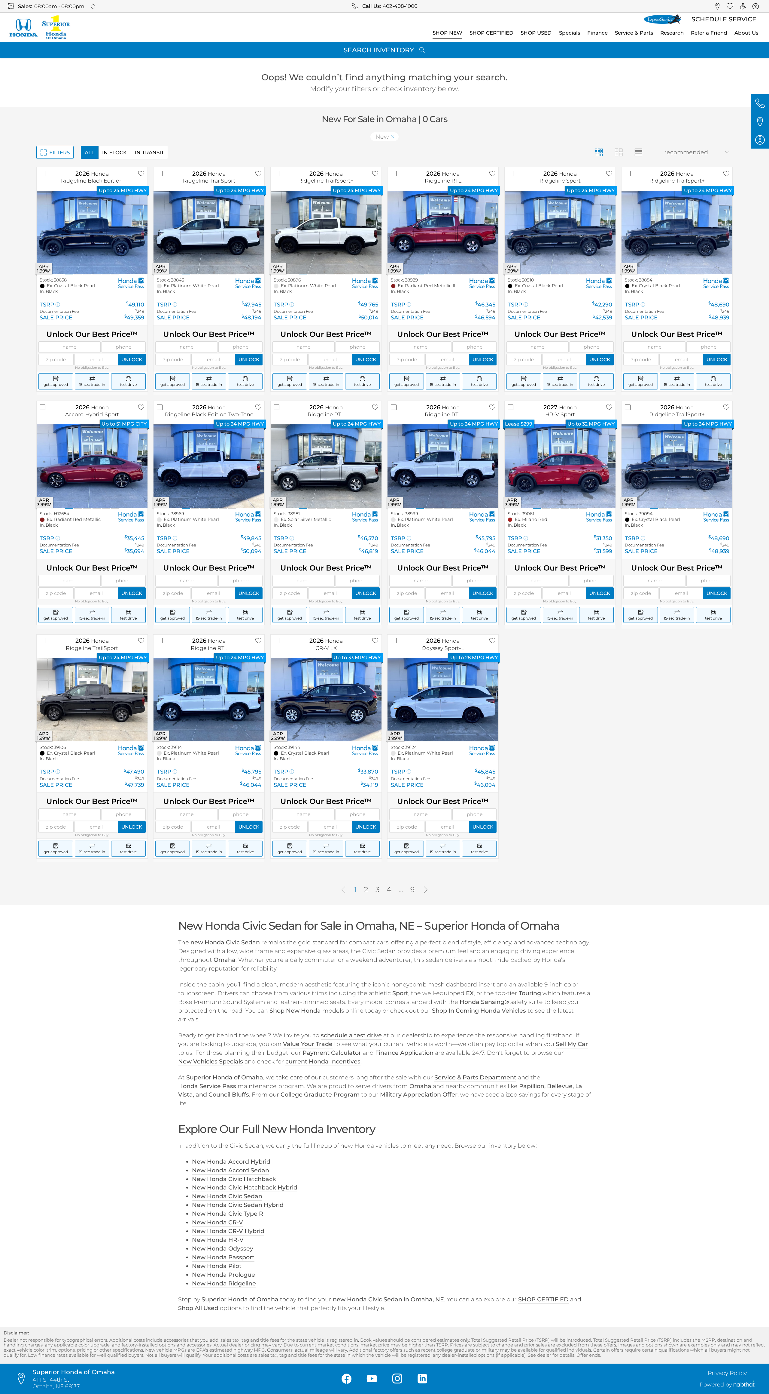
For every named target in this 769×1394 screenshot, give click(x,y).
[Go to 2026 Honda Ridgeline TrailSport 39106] (92, 699)
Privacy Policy (727, 1373)
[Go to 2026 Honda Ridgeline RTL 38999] (443, 466)
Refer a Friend (709, 33)
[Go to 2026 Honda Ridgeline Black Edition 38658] (92, 232)
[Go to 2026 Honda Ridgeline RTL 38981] (326, 466)
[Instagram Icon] (397, 1379)
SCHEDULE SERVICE (723, 19)
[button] (717, 6)
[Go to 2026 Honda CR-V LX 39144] (326, 699)
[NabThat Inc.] (744, 1384)
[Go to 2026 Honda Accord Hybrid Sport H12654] (92, 466)
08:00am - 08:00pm (59, 6)
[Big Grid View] (618, 152)
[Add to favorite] (141, 174)
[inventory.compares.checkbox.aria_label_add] (43, 174)
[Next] (425, 889)
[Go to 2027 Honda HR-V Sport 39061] (560, 466)
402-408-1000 (400, 6)
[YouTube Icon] (371, 1379)
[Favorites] (730, 6)
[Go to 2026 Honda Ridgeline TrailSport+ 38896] (326, 232)
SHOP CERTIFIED (491, 33)
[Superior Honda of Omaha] (39, 27)
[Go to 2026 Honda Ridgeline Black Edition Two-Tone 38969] (208, 466)
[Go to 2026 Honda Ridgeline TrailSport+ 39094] (677, 466)
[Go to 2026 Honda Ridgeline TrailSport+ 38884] (677, 232)
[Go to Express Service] (662, 19)
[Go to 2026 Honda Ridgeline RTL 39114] (208, 699)
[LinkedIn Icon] (422, 1379)
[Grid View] (598, 152)
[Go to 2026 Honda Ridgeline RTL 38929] (443, 232)
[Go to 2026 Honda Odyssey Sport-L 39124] (443, 699)
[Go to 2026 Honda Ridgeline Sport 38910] (560, 232)
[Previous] (343, 889)
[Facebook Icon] (346, 1379)
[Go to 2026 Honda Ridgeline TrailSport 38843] (208, 232)
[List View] (638, 152)
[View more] (92, 6)
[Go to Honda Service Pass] (131, 282)
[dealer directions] (23, 1379)
